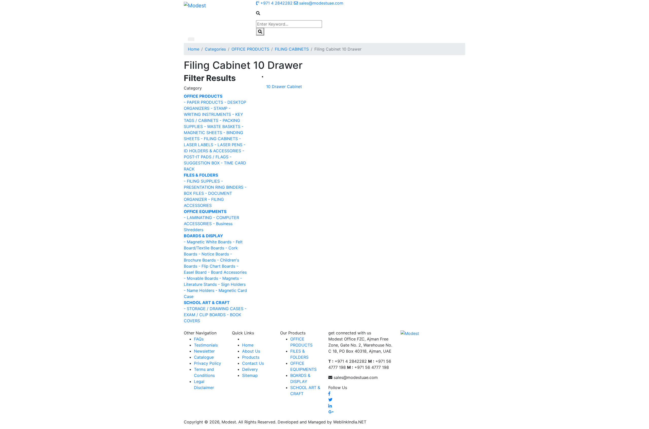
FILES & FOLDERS (201, 175)
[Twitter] (330, 399)
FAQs (199, 338)
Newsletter (204, 351)
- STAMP (219, 108)
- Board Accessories (227, 272)
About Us (251, 351)
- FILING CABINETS (219, 138)
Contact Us (253, 363)
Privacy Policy (207, 363)
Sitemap (250, 375)
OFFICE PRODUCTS (250, 49)
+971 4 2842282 (276, 3)
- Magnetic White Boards (207, 241)
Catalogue (204, 357)
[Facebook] (329, 393)
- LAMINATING (198, 217)
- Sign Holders (232, 284)
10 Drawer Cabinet (284, 86)
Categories (215, 49)
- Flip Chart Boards (217, 266)
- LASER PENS (228, 144)
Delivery (250, 369)
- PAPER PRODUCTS (203, 102)
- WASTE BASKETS (222, 126)
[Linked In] (330, 405)
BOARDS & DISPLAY (203, 235)
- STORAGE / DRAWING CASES (213, 308)
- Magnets (229, 278)
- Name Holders (199, 290)
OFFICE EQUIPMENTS (205, 211)
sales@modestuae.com (320, 3)
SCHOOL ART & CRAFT (207, 302)
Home (193, 49)
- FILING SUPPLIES (202, 181)
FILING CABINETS (292, 49)
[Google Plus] (330, 411)
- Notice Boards (214, 253)
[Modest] (195, 5)
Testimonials (206, 345)
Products (250, 357)
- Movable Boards (201, 278)
